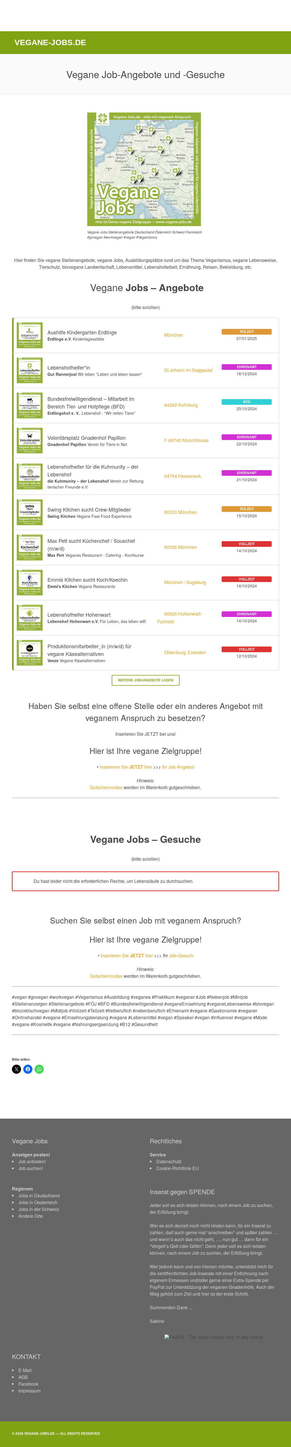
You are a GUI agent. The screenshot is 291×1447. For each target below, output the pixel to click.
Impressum (29, 1390)
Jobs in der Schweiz (38, 1209)
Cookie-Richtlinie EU (177, 1168)
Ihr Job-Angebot (178, 767)
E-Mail (25, 1370)
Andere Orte (30, 1216)
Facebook (28, 1384)
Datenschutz (169, 1161)
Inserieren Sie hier (126, 767)
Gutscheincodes (106, 787)
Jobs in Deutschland (39, 1195)
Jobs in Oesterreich (37, 1202)
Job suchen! (30, 1168)
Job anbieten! (32, 1161)
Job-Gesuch (181, 955)
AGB (23, 1377)
